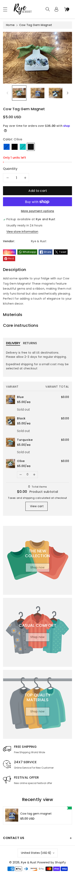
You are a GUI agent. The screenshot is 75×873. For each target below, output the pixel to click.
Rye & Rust (28, 862)
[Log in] (56, 9)
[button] (7, 9)
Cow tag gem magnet (36, 813)
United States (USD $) (36, 853)
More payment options (37, 211)
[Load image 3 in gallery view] (55, 93)
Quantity (10, 168)
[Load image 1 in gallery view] (19, 93)
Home (10, 25)
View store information (22, 232)
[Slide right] (67, 93)
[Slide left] (7, 93)
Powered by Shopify (51, 862)
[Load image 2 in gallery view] (37, 93)
